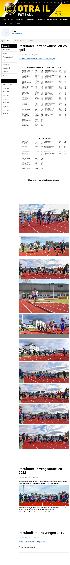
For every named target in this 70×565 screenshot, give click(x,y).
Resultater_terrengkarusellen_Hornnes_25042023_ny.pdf (37, 59)
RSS (5, 75)
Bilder (19, 24)
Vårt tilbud (5, 24)
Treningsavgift (63, 19)
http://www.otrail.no (18, 34)
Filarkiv (22, 41)
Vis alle (5, 72)
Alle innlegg (6, 50)
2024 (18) (6, 92)
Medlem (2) (6, 68)
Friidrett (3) (6, 64)
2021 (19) (6, 103)
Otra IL (27, 55)
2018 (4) (5, 114)
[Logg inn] (67, 2)
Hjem (3, 41)
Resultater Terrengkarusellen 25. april (43, 48)
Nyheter (4, 19)
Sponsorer (41, 19)
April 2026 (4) (7, 84)
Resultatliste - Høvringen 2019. (42, 533)
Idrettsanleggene (52, 19)
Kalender (30, 41)
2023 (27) (6, 95)
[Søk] (64, 2)
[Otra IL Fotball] (35, 9)
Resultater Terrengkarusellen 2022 (40, 471)
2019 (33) (6, 110)
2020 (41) (6, 106)
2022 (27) (6, 99)
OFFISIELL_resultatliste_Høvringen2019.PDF (33, 542)
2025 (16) (6, 88)
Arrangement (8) (8, 57)
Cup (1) (5, 61)
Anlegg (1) (6, 53)
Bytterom (12, 24)
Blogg (9, 41)
